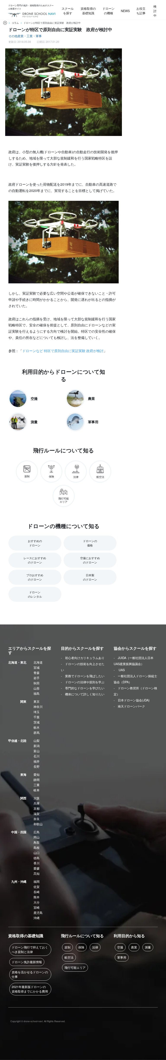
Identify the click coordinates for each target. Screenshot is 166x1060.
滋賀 (37, 813)
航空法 (68, 957)
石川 (37, 756)
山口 (37, 853)
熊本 (37, 897)
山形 (37, 688)
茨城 (37, 722)
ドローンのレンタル (35, 594)
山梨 (37, 740)
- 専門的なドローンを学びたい (82, 688)
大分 (37, 902)
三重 (37, 785)
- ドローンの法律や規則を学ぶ (82, 682)
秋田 (37, 683)
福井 (37, 761)
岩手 (37, 678)
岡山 (37, 837)
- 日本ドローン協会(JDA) (132, 700)
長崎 (37, 892)
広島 (37, 832)
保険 (81, 947)
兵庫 (37, 803)
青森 (37, 672)
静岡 (37, 779)
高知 (37, 873)
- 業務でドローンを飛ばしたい (82, 676)
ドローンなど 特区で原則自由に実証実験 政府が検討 (63, 350)
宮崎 (37, 907)
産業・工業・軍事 (30, 36)
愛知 (37, 774)
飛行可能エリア (75, 967)
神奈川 (38, 706)
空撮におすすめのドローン (90, 560)
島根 (37, 847)
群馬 (37, 732)
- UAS (119, 670)
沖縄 (37, 918)
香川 (37, 863)
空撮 (120, 947)
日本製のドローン (90, 577)
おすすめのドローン (35, 543)
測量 (148, 947)
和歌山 (38, 824)
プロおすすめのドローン (34, 577)
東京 (37, 701)
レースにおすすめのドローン (35, 560)
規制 (67, 947)
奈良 (37, 819)
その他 (13, 36)
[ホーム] (5, 23)
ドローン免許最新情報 (27, 962)
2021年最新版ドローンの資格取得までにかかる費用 (30, 989)
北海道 (38, 662)
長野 (37, 766)
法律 (95, 947)
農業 (134, 947)
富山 (37, 751)
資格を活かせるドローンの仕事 (30, 974)
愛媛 (37, 868)
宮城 (37, 667)
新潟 (37, 746)
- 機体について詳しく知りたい (82, 694)
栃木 (37, 727)
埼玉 (37, 712)
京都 (37, 808)
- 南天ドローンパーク (129, 706)
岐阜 (37, 790)
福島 (37, 693)
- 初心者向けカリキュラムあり (82, 658)
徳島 (37, 858)
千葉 (37, 717)
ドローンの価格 (90, 543)
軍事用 (121, 957)
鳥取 (37, 842)
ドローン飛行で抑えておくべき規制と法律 (30, 949)
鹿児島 (38, 912)
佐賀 (37, 886)
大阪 (37, 798)
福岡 (37, 881)
